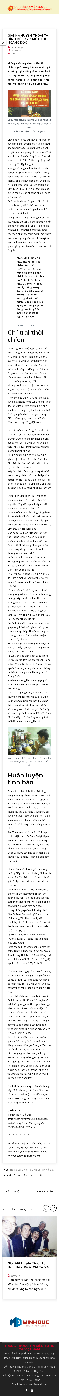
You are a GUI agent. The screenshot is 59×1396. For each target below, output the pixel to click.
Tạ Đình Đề (34, 1169)
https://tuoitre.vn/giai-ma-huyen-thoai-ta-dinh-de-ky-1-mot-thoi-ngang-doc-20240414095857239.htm (28, 1123)
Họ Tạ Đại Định (18, 1169)
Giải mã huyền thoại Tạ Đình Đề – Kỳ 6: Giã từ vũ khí (28, 1267)
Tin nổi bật (48, 1169)
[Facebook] (26, 1390)
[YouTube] (32, 1390)
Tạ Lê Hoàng (17, 47)
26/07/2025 (15, 1276)
